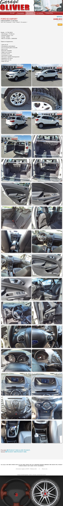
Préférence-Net (33, 468)
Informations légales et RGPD (22, 468)
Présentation (20, 13)
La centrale (40, 13)
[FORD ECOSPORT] (16, 76)
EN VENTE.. (30, 13)
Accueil (12, 13)
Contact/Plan (49, 13)
